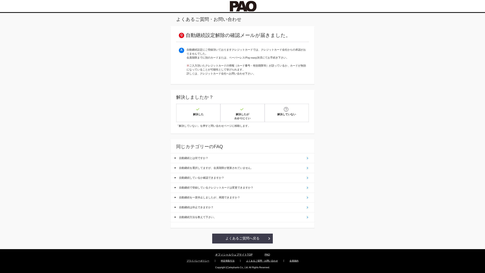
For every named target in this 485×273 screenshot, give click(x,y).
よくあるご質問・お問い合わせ (262, 261)
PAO (267, 254)
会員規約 (294, 261)
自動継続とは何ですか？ (193, 158)
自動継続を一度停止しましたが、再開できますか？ (209, 197)
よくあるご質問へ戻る (242, 238)
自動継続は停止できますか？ (196, 207)
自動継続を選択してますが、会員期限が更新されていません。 (216, 167)
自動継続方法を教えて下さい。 (197, 217)
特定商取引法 (228, 261)
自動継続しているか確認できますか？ (201, 177)
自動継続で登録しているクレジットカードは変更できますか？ (216, 187)
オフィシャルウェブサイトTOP (234, 254)
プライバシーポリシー (198, 261)
